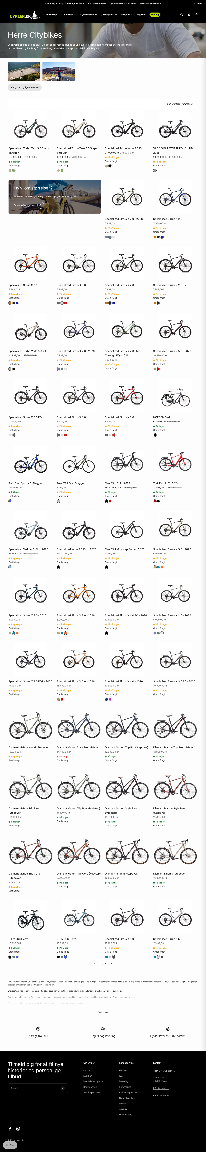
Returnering (125, 1087)
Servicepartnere (91, 1092)
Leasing (123, 1103)
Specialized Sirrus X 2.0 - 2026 (124, 218)
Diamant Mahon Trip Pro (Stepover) (126, 747)
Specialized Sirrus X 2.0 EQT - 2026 (30, 681)
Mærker (141, 14)
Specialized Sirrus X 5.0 (119, 939)
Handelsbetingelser (93, 1081)
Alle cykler (51, 14)
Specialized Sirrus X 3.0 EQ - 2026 (174, 681)
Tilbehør (125, 14)
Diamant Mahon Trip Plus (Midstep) (78, 808)
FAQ (121, 1075)
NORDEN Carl (161, 417)
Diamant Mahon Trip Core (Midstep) (79, 873)
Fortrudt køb (125, 1114)
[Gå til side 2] (111, 963)
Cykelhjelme (87, 14)
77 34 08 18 (167, 1071)
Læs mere (103, 1012)
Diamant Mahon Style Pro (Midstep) (78, 747)
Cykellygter (107, 14)
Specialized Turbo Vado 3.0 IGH (124, 148)
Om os (86, 1070)
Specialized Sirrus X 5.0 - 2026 (172, 351)
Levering (123, 1081)
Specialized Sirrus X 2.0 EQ (169, 285)
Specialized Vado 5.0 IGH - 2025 (76, 549)
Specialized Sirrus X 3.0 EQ (25, 417)
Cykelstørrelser (127, 1098)
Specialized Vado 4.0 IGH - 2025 (28, 549)
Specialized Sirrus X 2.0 (167, 218)
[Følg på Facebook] (10, 1129)
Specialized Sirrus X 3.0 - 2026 (172, 549)
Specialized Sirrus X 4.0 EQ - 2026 (126, 615)
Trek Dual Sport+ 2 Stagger (25, 483)
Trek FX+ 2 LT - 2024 (117, 483)
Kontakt (198, 3)
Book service (90, 1087)
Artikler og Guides (128, 1092)
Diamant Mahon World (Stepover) (29, 747)
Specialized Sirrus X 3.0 (71, 285)
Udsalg (155, 14)
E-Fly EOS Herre (18, 939)
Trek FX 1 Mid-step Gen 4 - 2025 (125, 549)
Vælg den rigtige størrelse (24, 87)
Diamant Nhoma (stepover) (121, 873)
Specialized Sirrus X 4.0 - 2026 (124, 681)
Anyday (123, 1109)
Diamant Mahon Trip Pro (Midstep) (174, 747)
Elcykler (68, 14)
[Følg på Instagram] (18, 1129)
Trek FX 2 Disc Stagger (71, 483)
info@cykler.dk (161, 1088)
